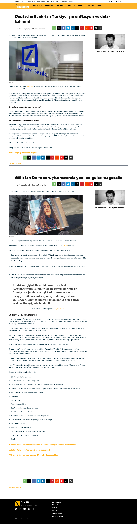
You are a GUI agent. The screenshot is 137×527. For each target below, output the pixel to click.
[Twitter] (114, 1)
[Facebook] (118, 1)
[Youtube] (116, 1)
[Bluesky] (112, 1)
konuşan (30, 86)
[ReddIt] (87, 28)
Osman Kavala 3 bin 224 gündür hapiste (110, 51)
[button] (119, 6)
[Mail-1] (121, 1)
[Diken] (22, 5)
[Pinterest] (82, 28)
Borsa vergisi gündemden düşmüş (23, 152)
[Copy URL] (77, 28)
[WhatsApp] (54, 28)
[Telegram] (68, 28)
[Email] (96, 28)
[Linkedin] (73, 28)
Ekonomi (18, 163)
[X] (59, 28)
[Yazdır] (100, 28)
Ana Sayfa (11, 163)
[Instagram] (109, 1)
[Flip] (91, 28)
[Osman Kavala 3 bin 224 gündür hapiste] (110, 41)
